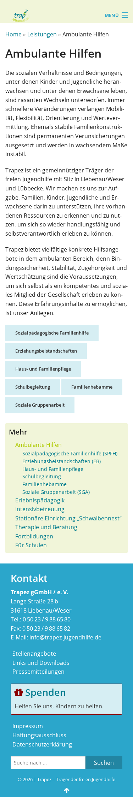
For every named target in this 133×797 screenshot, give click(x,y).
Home (13, 34)
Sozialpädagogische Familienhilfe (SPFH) (69, 453)
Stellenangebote (34, 653)
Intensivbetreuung (40, 509)
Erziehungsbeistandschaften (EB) (61, 461)
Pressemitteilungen (38, 671)
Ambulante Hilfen (38, 445)
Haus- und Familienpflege (43, 369)
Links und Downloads (41, 663)
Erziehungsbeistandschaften (46, 351)
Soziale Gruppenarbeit (40, 405)
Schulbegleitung (32, 387)
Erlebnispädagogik (40, 500)
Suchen (104, 763)
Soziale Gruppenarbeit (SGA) (56, 492)
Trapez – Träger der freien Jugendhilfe (76, 779)
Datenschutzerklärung (42, 744)
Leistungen (42, 34)
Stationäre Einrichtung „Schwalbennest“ (68, 518)
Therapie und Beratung (46, 527)
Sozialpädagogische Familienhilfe (52, 333)
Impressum (27, 726)
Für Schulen (31, 545)
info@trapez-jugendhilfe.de (65, 637)
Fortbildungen (34, 536)
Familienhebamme (91, 387)
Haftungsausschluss (39, 735)
